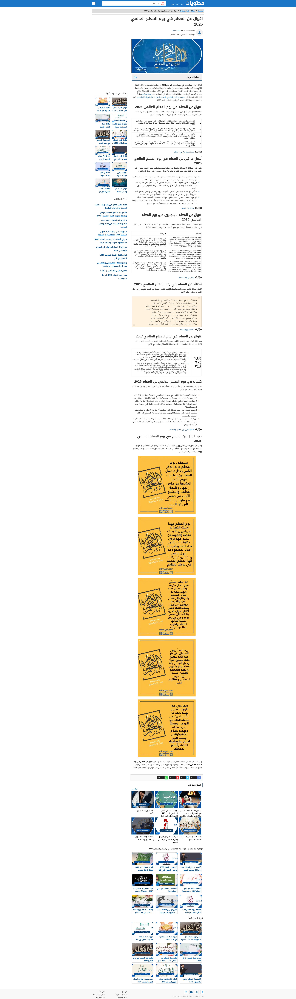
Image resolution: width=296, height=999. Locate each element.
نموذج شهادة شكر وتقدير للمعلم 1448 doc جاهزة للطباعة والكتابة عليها (111, 241)
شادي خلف (176, 30)
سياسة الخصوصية (121, 994)
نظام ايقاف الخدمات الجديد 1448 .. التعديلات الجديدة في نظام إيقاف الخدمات (113, 224)
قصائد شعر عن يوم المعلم (184, 152)
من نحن (124, 991)
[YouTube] (191, 992)
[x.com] (197, 992)
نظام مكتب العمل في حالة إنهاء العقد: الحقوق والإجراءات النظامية (111, 206)
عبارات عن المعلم (188, 208)
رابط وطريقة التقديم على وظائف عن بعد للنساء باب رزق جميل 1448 (112, 264)
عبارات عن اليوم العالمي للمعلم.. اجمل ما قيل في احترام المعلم (161, 97)
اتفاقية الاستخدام (99, 994)
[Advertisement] (110, 54)
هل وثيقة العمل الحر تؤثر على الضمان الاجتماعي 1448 (111, 249)
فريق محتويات (122, 997)
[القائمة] (93, 3)
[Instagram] (186, 992)
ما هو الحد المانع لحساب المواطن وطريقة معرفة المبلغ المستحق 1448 (112, 214)
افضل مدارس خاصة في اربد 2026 (113, 270)
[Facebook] (202, 992)
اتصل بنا (102, 991)
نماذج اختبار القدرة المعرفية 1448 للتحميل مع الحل (113, 256)
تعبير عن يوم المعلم (186, 277)
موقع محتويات (145, 94)
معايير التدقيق (100, 997)
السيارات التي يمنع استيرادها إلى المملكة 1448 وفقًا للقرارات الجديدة (112, 233)
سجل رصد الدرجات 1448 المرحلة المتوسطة (114, 276)
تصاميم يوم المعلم (187, 329)
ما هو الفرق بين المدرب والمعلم (182, 429)
